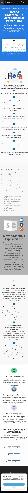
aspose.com (11, 33)
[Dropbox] (21, 50)
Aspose (6, 2)
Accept (14, 484)
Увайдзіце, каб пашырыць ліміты (14, 47)
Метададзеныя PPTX (14, 460)
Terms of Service (11, 54)
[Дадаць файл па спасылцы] (18, 50)
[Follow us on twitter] (13, 472)
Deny (19, 487)
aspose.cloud (22, 33)
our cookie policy (18, 481)
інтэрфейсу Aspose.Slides (10, 419)
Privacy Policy (20, 54)
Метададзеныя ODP (14, 446)
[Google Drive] (24, 50)
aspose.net (16, 33)
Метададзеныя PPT (14, 453)
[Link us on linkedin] (17, 472)
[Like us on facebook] (10, 472)
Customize (8, 487)
